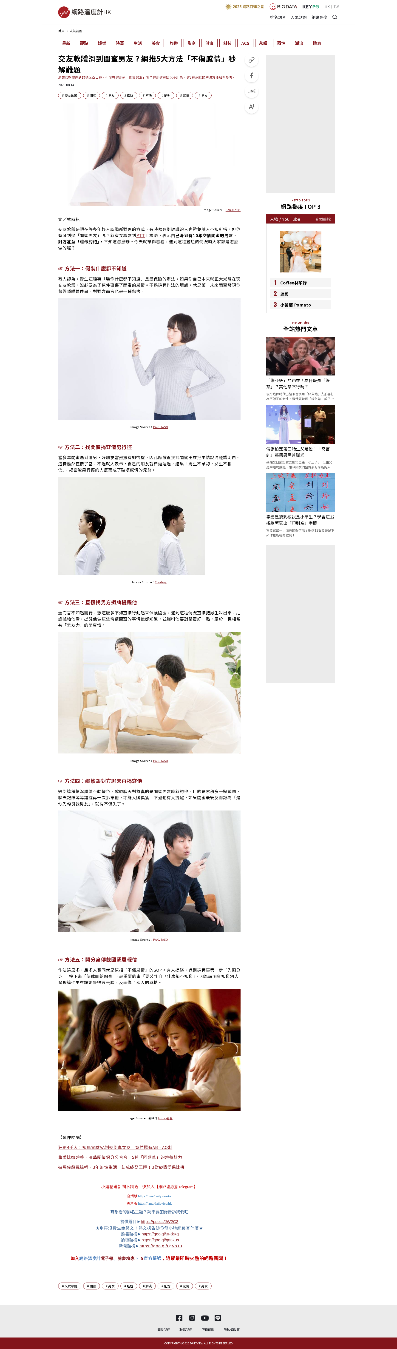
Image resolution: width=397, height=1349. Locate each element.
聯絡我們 (185, 1329)
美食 (156, 43)
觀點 (84, 43)
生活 (138, 43)
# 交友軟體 (69, 95)
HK (327, 6)
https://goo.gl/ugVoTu (160, 1246)
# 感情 (184, 95)
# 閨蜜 (91, 95)
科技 (227, 43)
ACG (245, 43)
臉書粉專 (126, 1258)
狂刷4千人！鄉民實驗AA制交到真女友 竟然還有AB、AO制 (115, 1147)
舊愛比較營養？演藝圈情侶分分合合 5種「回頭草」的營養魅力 (120, 1157)
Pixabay (161, 582)
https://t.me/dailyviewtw (155, 1196)
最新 (66, 43)
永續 (263, 43)
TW (336, 6)
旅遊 (174, 43)
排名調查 (278, 17)
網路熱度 (320, 17)
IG (141, 1258)
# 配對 (166, 95)
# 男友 (110, 95)
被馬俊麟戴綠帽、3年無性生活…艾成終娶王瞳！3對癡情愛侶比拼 (121, 1167)
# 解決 (147, 95)
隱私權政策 (232, 1329)
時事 (120, 43)
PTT (140, 235)
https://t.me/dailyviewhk (155, 1203)
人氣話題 (299, 17)
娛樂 (102, 43)
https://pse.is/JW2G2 (159, 1221)
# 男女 (203, 95)
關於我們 (163, 1329)
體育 (317, 43)
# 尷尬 (128, 95)
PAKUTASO (233, 210)
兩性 (281, 43)
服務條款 (207, 1329)
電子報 (107, 1258)
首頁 (61, 31)
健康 (209, 43)
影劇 (191, 43)
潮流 (299, 43)
